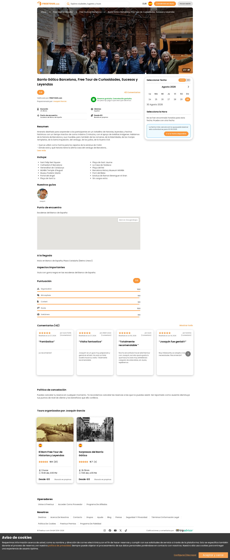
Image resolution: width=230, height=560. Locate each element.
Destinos (42, 517)
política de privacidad (59, 545)
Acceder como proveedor (70, 504)
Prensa (119, 517)
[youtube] (115, 530)
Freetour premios (68, 523)
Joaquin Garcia (59, 101)
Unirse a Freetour (46, 504)
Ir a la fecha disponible (176, 134)
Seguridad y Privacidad (136, 517)
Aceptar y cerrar (213, 555)
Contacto (77, 517)
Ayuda (100, 517)
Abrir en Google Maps (128, 220)
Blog (109, 517)
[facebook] (110, 530)
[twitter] (120, 530)
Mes (188, 80)
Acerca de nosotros (59, 517)
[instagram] (104, 530)
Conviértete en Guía (165, 4)
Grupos (89, 517)
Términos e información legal (165, 517)
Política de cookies (47, 523)
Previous (41, 41)
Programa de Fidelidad (90, 523)
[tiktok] (126, 530)
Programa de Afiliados (97, 504)
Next (189, 41)
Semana (182, 80)
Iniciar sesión (185, 4)
